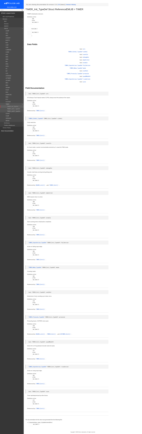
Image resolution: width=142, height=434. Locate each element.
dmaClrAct (86, 60)
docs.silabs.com (12, 7)
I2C (6, 68)
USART (8, 113)
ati (84, 49)
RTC (7, 99)
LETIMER (8, 78)
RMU (7, 97)
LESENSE (8, 75)
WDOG (7, 120)
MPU (7, 82)
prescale (86, 73)
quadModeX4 (86, 76)
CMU (7, 47)
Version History (7, 127)
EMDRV (6, 26)
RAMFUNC (9, 94)
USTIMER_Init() (65, 334)
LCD (7, 73)
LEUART (8, 80)
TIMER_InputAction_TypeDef (73, 65)
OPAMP (8, 87)
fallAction (86, 65)
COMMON (8, 49)
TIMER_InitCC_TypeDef (13, 108)
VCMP (7, 116)
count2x (85, 54)
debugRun (86, 57)
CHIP (7, 45)
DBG (7, 56)
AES (7, 35)
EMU (7, 64)
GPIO (7, 66)
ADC (7, 33)
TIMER (7, 104)
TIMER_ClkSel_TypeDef (75, 51)
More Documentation (7, 131)
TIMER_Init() (40, 110)
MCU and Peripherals (8, 16)
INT (7, 71)
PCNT (7, 90)
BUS (7, 42)
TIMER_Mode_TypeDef (76, 68)
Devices (6, 23)
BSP (5, 21)
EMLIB (6, 28)
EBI (7, 61)
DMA (7, 59)
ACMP (7, 30)
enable (85, 62)
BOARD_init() (41, 185)
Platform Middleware (9, 125)
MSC (7, 85)
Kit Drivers (7, 123)
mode (84, 68)
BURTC (8, 40)
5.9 (59, 4)
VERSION (8, 118)
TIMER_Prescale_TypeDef (74, 73)
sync (84, 82)
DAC (7, 54)
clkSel (85, 51)
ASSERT (8, 38)
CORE (7, 52)
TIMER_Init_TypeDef (12, 106)
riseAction (86, 79)
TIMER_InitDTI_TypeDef (13, 111)
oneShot (85, 71)
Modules (5, 19)
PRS (7, 92)
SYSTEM (8, 101)
